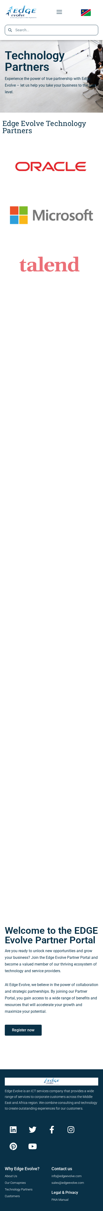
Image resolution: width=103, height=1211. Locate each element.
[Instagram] (71, 1129)
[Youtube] (32, 1146)
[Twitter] (32, 1129)
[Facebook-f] (51, 1129)
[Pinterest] (13, 1146)
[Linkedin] (13, 1129)
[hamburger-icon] (59, 12)
